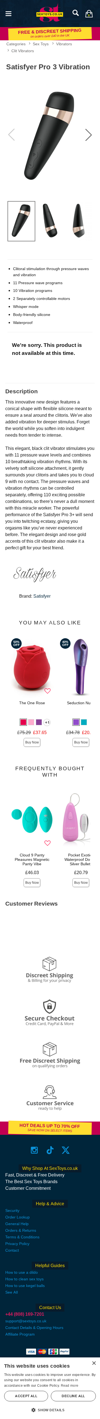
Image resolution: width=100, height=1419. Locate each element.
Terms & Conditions (22, 1237)
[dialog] (50, 1388)
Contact (12, 1250)
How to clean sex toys (24, 1278)
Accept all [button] (26, 1396)
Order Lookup (17, 1217)
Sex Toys (41, 44)
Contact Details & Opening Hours (34, 1327)
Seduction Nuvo (81, 702)
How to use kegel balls (25, 1285)
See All (11, 1292)
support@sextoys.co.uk (25, 1320)
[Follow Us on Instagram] (34, 1150)
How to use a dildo (21, 1272)
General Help (17, 1223)
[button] (8, 13)
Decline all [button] (73, 1396)
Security (12, 1210)
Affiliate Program (20, 1334)
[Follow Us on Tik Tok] (50, 1150)
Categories (16, 44)
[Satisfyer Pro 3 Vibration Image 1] (50, 135)
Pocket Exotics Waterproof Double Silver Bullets (81, 859)
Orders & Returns (20, 1230)
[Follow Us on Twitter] (66, 1150)
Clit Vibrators (22, 51)
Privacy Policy (17, 1243)
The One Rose (32, 702)
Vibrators (64, 44)
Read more (70, 1386)
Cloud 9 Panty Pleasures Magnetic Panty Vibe (32, 859)
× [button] (94, 1363)
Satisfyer (42, 596)
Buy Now (32, 742)
